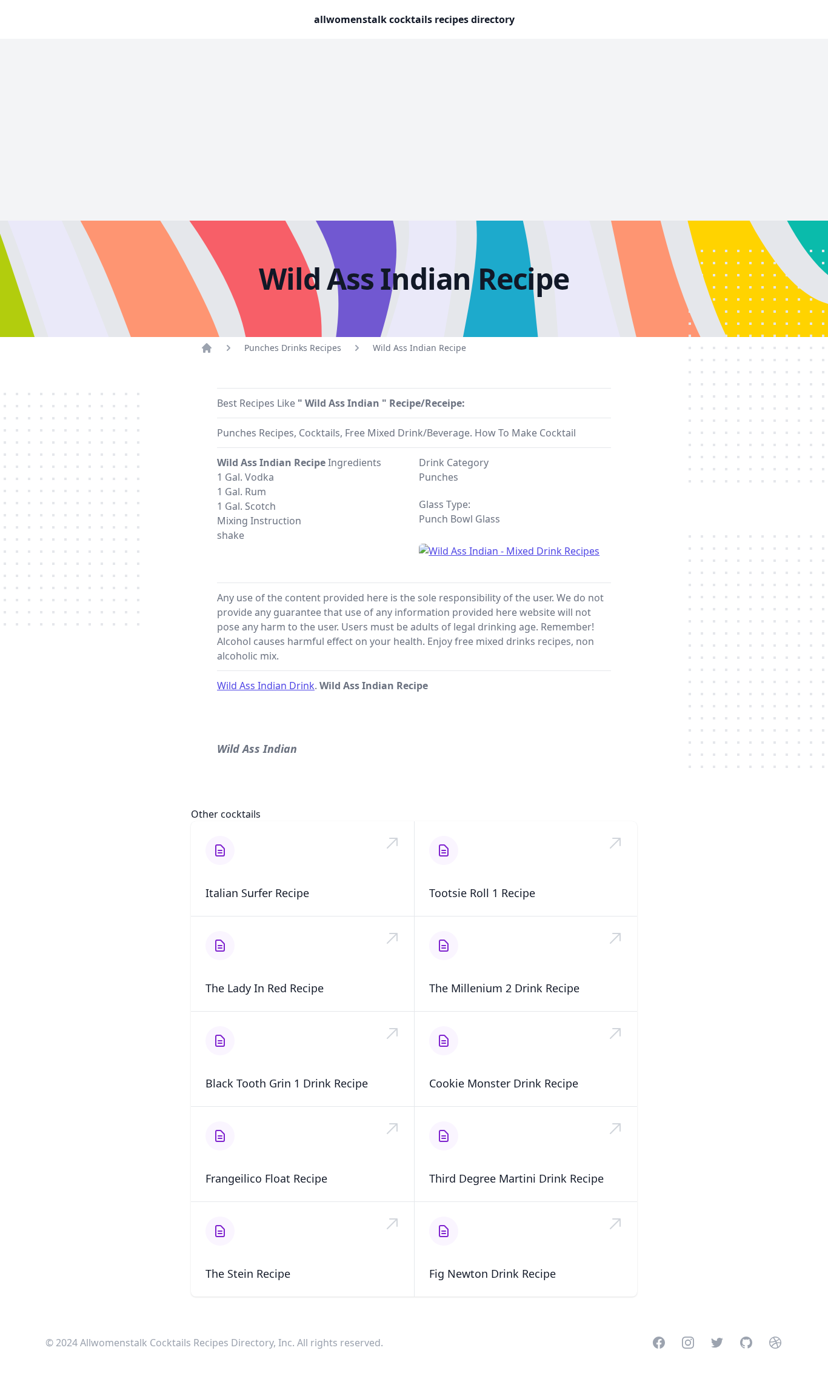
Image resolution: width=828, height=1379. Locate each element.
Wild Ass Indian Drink (266, 685)
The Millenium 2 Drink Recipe (504, 988)
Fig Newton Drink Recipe (492, 1273)
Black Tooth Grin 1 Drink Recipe (286, 1083)
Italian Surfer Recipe (257, 893)
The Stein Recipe (247, 1273)
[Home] (207, 348)
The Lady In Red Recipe (264, 988)
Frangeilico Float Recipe (266, 1178)
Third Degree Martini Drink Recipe (516, 1178)
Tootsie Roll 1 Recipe (482, 893)
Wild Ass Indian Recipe (419, 347)
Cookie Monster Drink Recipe (503, 1083)
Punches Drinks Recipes (292, 347)
